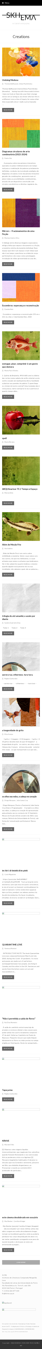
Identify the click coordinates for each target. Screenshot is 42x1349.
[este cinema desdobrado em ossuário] (21, 1199)
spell (4, 438)
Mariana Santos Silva (11, 238)
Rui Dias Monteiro (10, 1022)
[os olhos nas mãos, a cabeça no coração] (21, 778)
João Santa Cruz (22, 800)
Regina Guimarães (10, 678)
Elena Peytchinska (25, 84)
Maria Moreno (9, 442)
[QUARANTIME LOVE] (21, 926)
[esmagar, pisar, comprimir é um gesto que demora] (21, 345)
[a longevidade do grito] (21, 712)
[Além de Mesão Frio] (21, 526)
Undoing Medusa (10, 80)
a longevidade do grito (13, 730)
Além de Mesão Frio (11, 544)
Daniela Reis (8, 309)
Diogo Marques (9, 800)
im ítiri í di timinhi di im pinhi (15, 870)
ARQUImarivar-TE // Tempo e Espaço (19, 489)
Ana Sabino (8, 548)
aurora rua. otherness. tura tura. (17, 674)
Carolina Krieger (19, 1221)
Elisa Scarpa (8, 734)
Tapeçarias (7, 1090)
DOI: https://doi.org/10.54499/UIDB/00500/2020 (15, 1331)
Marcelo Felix (9, 1145)
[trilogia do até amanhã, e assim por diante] (21, 598)
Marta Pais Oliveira (11, 370)
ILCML (36, 1343)
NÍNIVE (5, 1140)
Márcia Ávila (8, 493)
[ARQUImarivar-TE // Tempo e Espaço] (21, 471)
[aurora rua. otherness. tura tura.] (21, 656)
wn (21, 1345)
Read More (8, 110)
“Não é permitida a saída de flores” (18, 1018)
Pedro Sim (8, 158)
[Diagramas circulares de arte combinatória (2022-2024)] (21, 133)
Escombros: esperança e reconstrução (20, 305)
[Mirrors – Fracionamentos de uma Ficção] (21, 213)
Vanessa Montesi (10, 948)
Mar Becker (8, 1221)
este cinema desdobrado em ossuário (20, 1217)
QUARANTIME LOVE (12, 944)
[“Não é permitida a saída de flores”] (21, 1000)
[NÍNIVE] (21, 1122)
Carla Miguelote (10, 874)
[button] (5, 3)
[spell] (21, 420)
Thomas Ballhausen (11, 84)
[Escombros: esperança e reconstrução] (21, 287)
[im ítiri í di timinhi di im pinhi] (21, 852)
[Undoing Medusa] (21, 62)
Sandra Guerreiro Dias (12, 623)
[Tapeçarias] (21, 1072)
